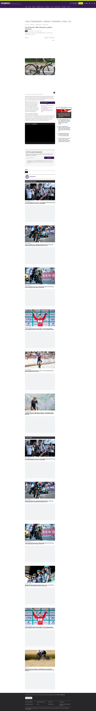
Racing (33, 6)
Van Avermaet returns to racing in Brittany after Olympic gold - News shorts (47, 110)
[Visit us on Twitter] (72, 3)
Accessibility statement (29, 704)
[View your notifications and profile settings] (89, 3)
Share (27, 37)
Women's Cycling (40, 6)
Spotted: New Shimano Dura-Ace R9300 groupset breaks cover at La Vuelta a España (63, 134)
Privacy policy (50, 701)
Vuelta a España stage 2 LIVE (36, 21)
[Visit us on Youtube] (75, 3)
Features (64, 6)
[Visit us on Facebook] (70, 3)
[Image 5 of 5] (53, 67)
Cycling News (31, 30)
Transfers (64, 21)
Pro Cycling (26, 24)
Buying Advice (57, 6)
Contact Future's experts (41, 701)
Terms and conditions (28, 701)
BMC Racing (27, 101)
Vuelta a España (46, 21)
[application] (40, 133)
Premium (47, 6)
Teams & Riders (32, 24)
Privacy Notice (30, 161)
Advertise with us (51, 704)
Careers (38, 704)
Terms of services (39, 160)
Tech (52, 6)
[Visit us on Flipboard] (76, 3)
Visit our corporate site (61, 694)
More (68, 6)
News (29, 6)
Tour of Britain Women (56, 21)
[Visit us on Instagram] (73, 3)
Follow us (47, 37)
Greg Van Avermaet (45, 24)
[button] (93, 3)
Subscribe (80, 3)
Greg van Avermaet (28, 96)
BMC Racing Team (38, 24)
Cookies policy (61, 701)
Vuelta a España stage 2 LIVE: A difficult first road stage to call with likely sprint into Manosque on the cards (64, 115)
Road (26, 172)
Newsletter (53, 37)
